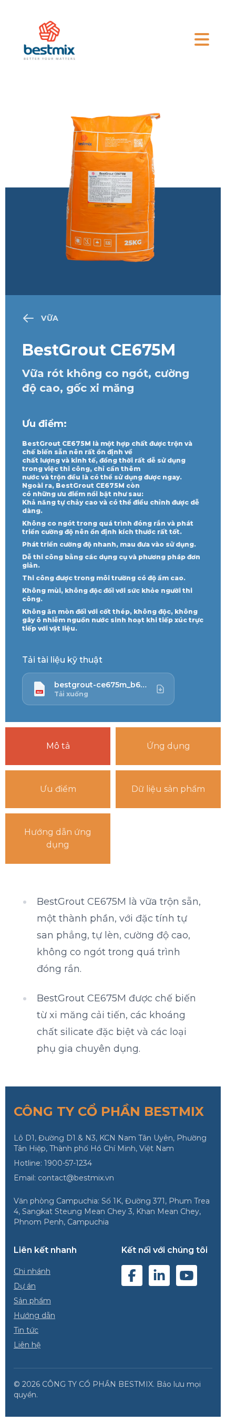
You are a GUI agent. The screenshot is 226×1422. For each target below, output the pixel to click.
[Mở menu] (202, 40)
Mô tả (58, 746)
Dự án (25, 1286)
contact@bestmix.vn (76, 1178)
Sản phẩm (32, 1300)
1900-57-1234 (68, 1163)
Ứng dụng (168, 746)
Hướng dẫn (34, 1315)
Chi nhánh (32, 1271)
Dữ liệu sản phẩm (168, 789)
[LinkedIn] (159, 1275)
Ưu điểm (58, 789)
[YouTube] (186, 1275)
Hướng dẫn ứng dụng (57, 838)
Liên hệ (27, 1345)
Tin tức (26, 1330)
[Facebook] (131, 1275)
